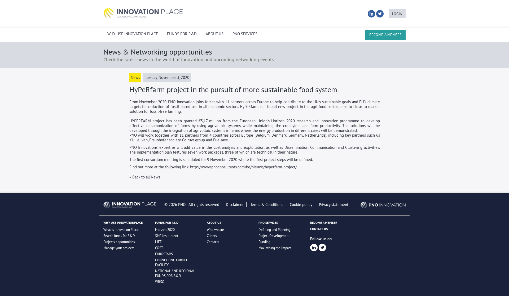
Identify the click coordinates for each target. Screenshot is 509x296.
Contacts (213, 242)
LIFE (158, 242)
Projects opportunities (119, 242)
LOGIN (397, 13)
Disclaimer (235, 204)
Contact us (319, 229)
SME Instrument (166, 236)
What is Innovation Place (121, 229)
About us (214, 34)
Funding (264, 242)
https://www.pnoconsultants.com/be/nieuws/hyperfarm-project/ (243, 166)
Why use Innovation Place (132, 34)
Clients (212, 236)
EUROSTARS (164, 254)
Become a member (385, 34)
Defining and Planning (274, 229)
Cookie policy (301, 204)
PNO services (244, 34)
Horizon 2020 (165, 229)
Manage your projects (118, 248)
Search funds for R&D (119, 236)
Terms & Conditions (266, 204)
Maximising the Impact (274, 248)
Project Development (273, 236)
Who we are (215, 229)
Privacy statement (333, 204)
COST (159, 248)
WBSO (159, 282)
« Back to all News (144, 177)
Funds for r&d (182, 34)
